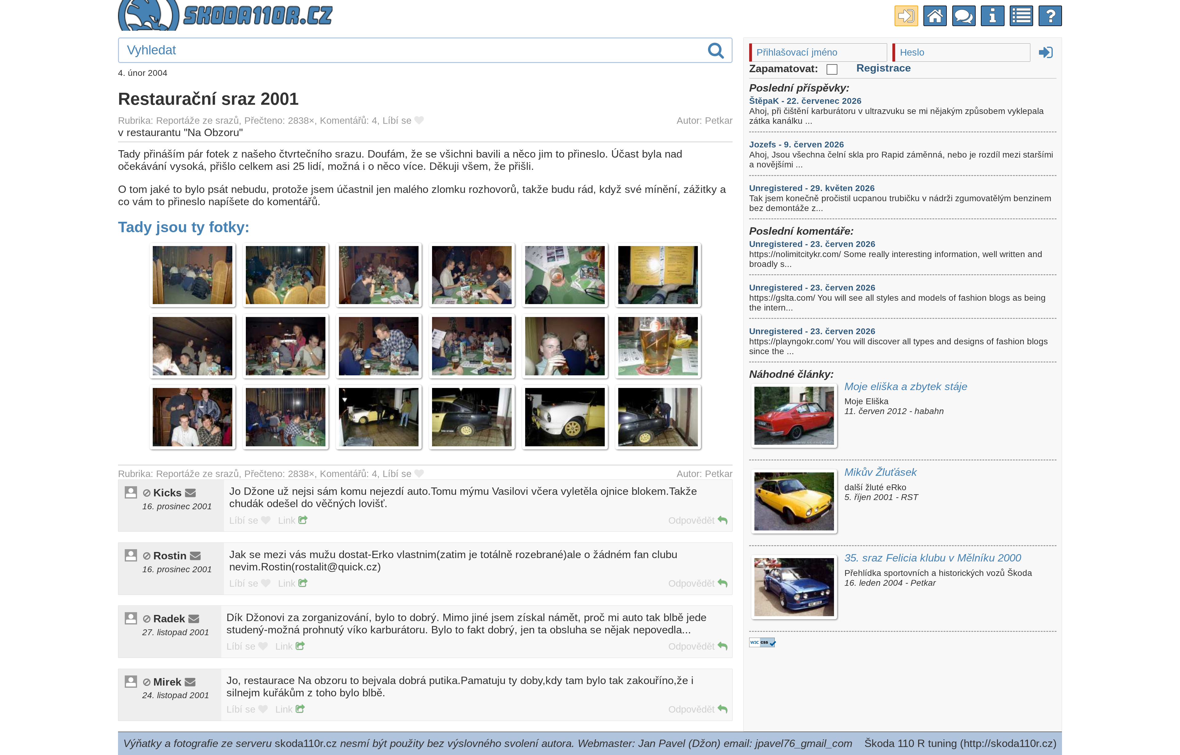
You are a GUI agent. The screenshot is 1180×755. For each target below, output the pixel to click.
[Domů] (935, 16)
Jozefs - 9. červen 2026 (796, 144)
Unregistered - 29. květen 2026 (812, 188)
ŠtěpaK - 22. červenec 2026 (805, 101)
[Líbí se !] (419, 120)
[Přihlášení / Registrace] (906, 16)
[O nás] (992, 16)
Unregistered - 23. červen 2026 (812, 244)
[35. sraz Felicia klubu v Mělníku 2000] (794, 589)
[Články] (1021, 16)
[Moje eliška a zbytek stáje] (794, 417)
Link (288, 520)
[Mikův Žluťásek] (794, 503)
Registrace (883, 68)
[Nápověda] (1050, 16)
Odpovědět (693, 520)
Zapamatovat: (785, 68)
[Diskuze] (964, 16)
